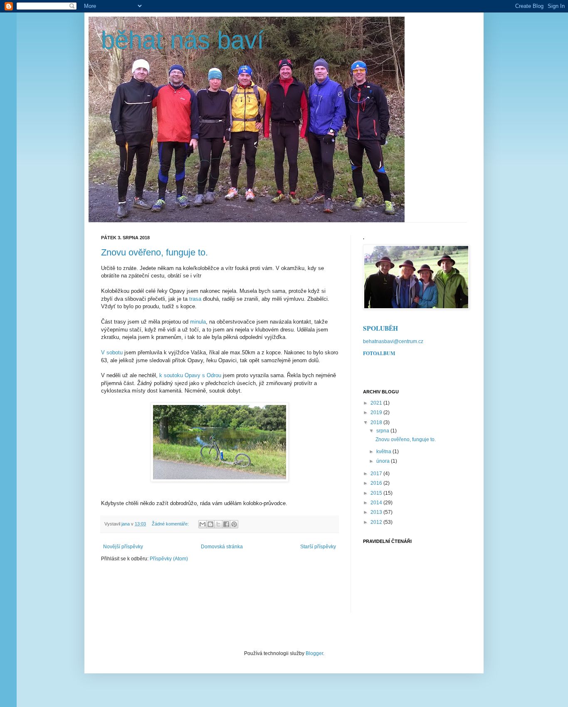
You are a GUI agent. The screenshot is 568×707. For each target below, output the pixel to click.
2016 (376, 483)
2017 (376, 473)
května (384, 451)
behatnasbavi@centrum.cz (393, 341)
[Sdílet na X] (218, 524)
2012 (376, 522)
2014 (376, 503)
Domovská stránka (222, 547)
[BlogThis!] (210, 524)
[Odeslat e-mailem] (202, 524)
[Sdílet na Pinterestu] (234, 524)
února (383, 461)
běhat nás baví (182, 40)
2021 (376, 403)
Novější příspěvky (123, 547)
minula (198, 322)
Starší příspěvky (318, 547)
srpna (383, 431)
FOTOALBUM (379, 353)
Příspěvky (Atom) (169, 559)
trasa (195, 299)
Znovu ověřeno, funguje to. (154, 252)
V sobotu (112, 352)
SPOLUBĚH (380, 328)
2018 (376, 422)
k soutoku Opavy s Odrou (190, 375)
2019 (376, 412)
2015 (376, 493)
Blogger (314, 653)
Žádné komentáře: (171, 523)
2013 (376, 512)
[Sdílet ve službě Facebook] (226, 524)
